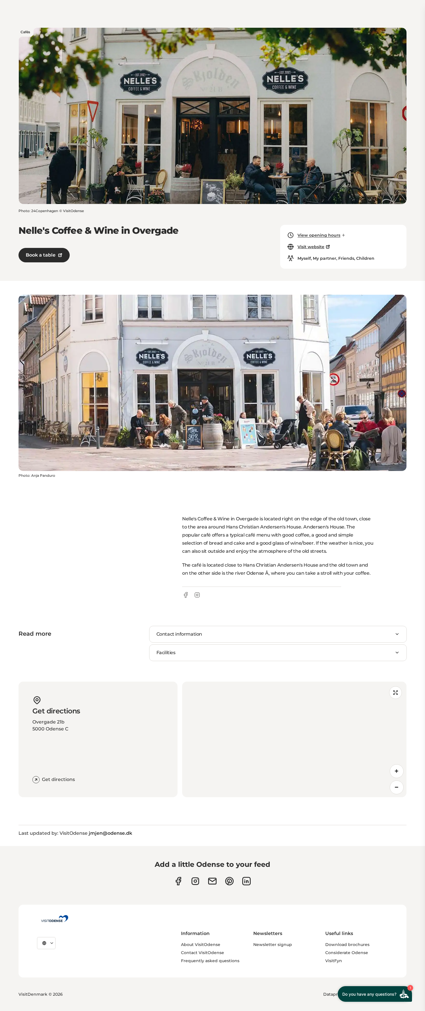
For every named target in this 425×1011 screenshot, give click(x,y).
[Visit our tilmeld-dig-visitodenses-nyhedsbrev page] (212, 881)
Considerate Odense (346, 952)
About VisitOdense (200, 944)
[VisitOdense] (54, 918)
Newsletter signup (272, 944)
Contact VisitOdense (202, 952)
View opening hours (319, 235)
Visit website (311, 246)
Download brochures (347, 944)
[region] (294, 739)
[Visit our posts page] (246, 881)
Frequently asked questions (210, 960)
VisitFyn (333, 960)
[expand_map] (395, 692)
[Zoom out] (397, 787)
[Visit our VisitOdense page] (178, 881)
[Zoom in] (397, 771)
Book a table (41, 255)
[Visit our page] (195, 881)
